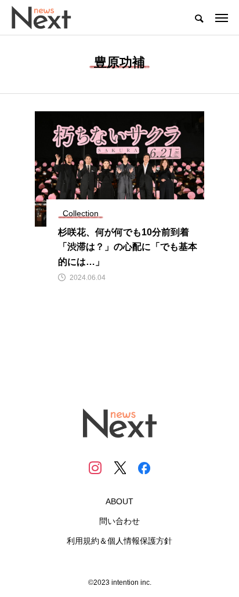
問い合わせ (119, 521)
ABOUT (119, 501)
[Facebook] (143, 467)
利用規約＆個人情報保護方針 (119, 541)
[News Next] (48, 17)
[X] (119, 467)
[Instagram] (95, 467)
